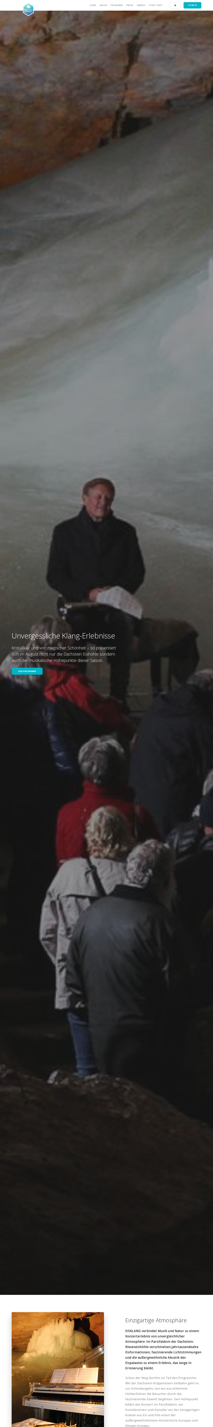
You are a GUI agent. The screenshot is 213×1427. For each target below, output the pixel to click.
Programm (117, 5)
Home (93, 5)
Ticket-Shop (155, 5)
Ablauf (103, 5)
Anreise (141, 5)
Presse (129, 5)
